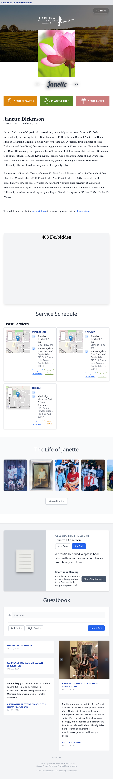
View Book (63, 546)
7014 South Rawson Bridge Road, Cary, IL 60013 (45, 412)
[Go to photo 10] (89, 675)
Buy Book (78, 546)
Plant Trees (49, 371)
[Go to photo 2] (75, 675)
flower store (83, 211)
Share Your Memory (93, 579)
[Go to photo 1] (74, 675)
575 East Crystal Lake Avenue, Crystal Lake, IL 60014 (45, 361)
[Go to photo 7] (84, 675)
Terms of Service (64, 766)
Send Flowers (49, 422)
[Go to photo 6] (82, 675)
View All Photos (56, 501)
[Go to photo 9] (88, 675)
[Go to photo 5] (81, 675)
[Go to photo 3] (77, 675)
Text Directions (37, 372)
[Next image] (106, 659)
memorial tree (39, 211)
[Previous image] (61, 659)
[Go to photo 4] (79, 675)
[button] (18, 339)
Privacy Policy (48, 766)
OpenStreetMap (59, 770)
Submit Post (96, 628)
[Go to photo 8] (86, 675)
